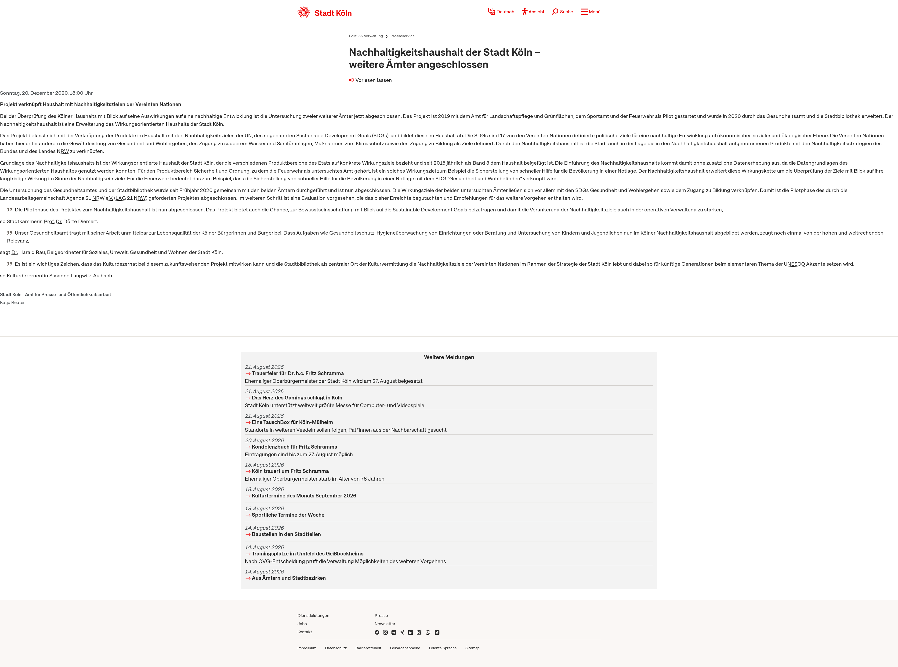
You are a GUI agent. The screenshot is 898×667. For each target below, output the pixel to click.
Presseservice (403, 35)
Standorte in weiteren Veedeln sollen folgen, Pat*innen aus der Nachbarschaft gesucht (346, 422)
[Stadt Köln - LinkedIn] (410, 632)
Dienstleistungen (313, 615)
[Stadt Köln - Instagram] (385, 632)
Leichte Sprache (443, 647)
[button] (591, 12)
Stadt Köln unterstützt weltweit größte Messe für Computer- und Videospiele (334, 398)
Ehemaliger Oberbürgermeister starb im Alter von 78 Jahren (314, 471)
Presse (381, 615)
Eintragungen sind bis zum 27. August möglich (299, 447)
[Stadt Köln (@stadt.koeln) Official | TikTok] (437, 632)
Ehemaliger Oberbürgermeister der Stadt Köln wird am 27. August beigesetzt (334, 373)
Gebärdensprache (405, 647)
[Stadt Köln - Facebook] (377, 632)
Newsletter (385, 623)
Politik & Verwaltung (366, 35)
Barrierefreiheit (368, 647)
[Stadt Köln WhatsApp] (428, 632)
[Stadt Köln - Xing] (402, 632)
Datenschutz (336, 647)
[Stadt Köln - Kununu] (419, 632)
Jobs (302, 623)
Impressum (306, 647)
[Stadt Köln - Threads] (393, 632)
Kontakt (304, 631)
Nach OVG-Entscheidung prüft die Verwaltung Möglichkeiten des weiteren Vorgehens (345, 554)
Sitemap (472, 647)
